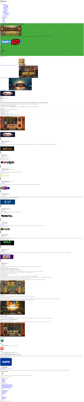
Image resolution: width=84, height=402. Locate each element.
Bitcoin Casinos (5, 9)
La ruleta (4, 19)
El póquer (4, 18)
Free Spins (4, 16)
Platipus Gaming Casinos (5, 7)
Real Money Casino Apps (7, 13)
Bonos (2, 15)
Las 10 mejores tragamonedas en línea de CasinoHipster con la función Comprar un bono (9, 77)
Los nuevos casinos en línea (6, 11)
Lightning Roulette (6, 6)
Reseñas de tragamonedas (4, 22)
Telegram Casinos (6, 14)
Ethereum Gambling (6, 10)
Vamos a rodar (1, 143)
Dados (3, 21)
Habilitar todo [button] (2, 371)
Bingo (3, 20)
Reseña (4, 143)
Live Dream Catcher (6, 5)
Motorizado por (6, 368)
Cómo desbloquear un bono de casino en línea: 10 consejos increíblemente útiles (8, 65)
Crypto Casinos (4, 8)
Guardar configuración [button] (6, 371)
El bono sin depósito (5, 17)
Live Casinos (4, 4)
